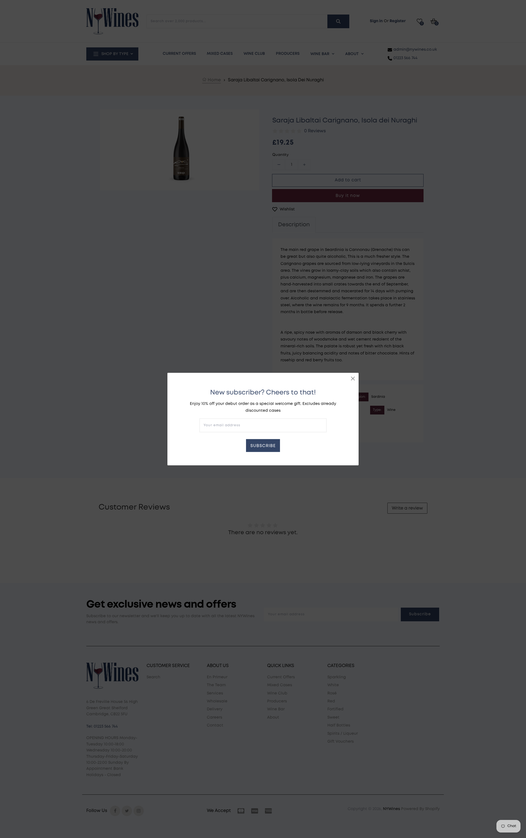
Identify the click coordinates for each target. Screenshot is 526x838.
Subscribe (263, 446)
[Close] (353, 378)
